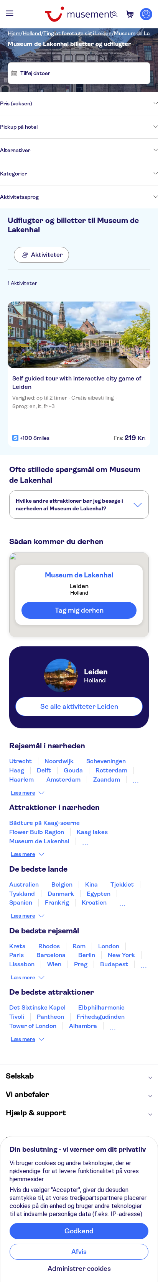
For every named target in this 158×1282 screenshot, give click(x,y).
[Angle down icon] (95, 103)
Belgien (61, 884)
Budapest (114, 964)
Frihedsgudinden (101, 1016)
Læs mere (23, 793)
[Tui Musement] (79, 14)
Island (127, 902)
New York (121, 955)
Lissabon (22, 964)
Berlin (86, 955)
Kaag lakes (92, 832)
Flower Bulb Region (36, 832)
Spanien (20, 902)
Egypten (98, 893)
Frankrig (57, 902)
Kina (91, 884)
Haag (16, 770)
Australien (24, 884)
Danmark (61, 893)
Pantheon (50, 1016)
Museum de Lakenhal (39, 841)
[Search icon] (115, 14)
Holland (32, 33)
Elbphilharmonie (101, 1007)
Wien (54, 964)
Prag (80, 964)
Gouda (73, 770)
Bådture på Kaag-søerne (44, 822)
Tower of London (32, 1026)
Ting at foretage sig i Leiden (77, 33)
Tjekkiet (122, 884)
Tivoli (16, 1016)
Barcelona (51, 955)
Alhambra (83, 1026)
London (108, 946)
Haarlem (21, 779)
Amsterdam (63, 779)
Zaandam (106, 779)
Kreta (17, 946)
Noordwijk (59, 761)
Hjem (14, 33)
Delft (44, 770)
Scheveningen (106, 761)
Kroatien (94, 902)
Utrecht (20, 761)
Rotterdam (111, 770)
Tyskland (22, 893)
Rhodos (49, 946)
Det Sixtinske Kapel (37, 1007)
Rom (79, 946)
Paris (16, 955)
